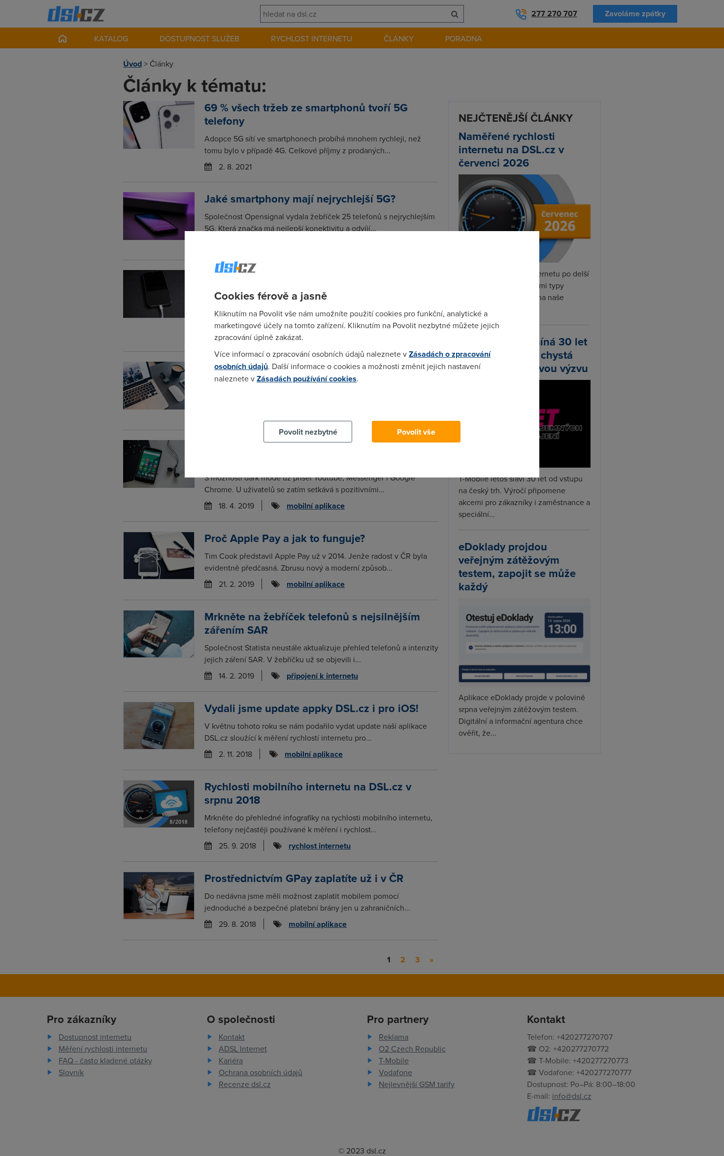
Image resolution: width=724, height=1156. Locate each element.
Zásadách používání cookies (307, 378)
